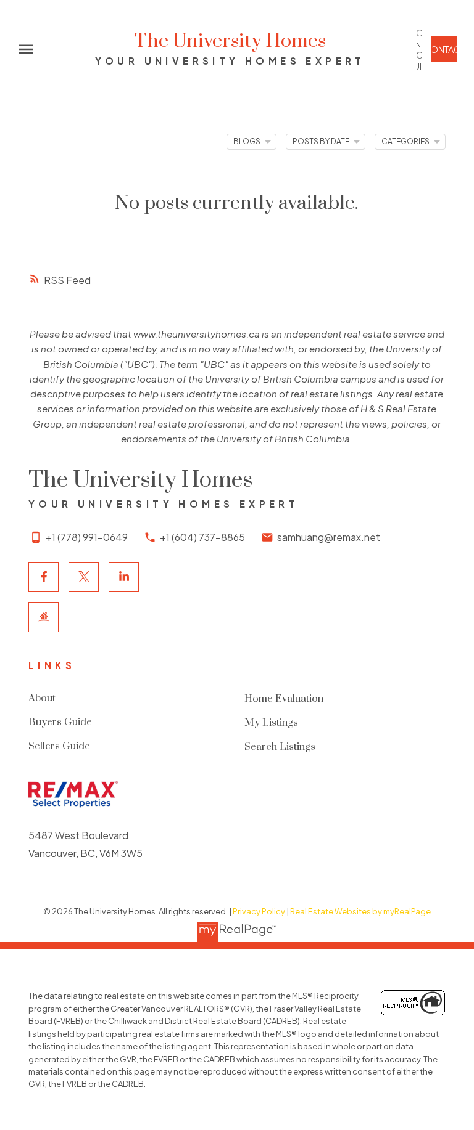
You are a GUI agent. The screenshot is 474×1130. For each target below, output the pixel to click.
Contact (444, 49)
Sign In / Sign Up (419, 49)
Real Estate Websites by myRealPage (360, 911)
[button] (419, 49)
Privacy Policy (259, 911)
